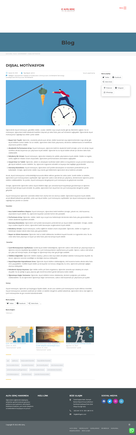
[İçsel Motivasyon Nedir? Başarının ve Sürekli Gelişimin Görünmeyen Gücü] (50, 334)
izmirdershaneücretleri (42, 374)
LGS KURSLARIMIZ (33, 24)
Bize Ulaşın (86, 431)
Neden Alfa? (83, 428)
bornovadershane (13, 365)
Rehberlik (105, 428)
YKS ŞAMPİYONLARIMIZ (100, 21)
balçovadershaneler (27, 361)
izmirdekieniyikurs (13, 374)
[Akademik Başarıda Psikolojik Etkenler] (80, 334)
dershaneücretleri (57, 365)
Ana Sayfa (33, 21)
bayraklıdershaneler (44, 361)
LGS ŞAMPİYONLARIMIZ (61, 24)
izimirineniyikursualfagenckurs (17, 370)
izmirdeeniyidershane (37, 370)
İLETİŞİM (103, 24)
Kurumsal (114, 428)
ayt (8, 361)
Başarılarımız (75, 431)
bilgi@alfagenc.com (80, 414)
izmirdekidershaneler (54, 370)
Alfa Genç (73, 428)
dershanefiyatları (42, 365)
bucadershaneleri (28, 365)
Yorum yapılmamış (89, 73)
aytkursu (15, 361)
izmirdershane (26, 374)
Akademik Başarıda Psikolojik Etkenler (78, 343)
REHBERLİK (85, 24)
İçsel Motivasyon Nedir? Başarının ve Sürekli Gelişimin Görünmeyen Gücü (48, 344)
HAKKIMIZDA (51, 21)
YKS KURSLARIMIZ (73, 21)
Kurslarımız (94, 428)
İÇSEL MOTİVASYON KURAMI (16, 343)
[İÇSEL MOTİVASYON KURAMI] (20, 334)
